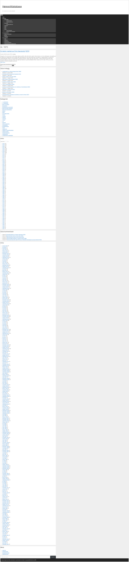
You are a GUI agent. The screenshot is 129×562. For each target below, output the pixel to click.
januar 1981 (4, 477)
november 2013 (5, 353)
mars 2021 (4, 280)
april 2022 (4, 270)
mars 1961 (4, 527)
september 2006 (5, 379)
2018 (3, 151)
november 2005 (5, 384)
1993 (3, 182)
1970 (3, 207)
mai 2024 (4, 248)
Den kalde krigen (5, 113)
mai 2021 (4, 278)
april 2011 (4, 362)
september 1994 (5, 432)
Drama (1, 64)
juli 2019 (4, 306)
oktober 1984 (5, 464)
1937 (3, 228)
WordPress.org (5, 554)
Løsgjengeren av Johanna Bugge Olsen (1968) (11, 71)
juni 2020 (4, 292)
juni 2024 (4, 247)
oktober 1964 (5, 523)
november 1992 (5, 437)
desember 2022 (5, 265)
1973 (3, 205)
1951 (3, 223)
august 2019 (4, 304)
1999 (3, 174)
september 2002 (5, 401)
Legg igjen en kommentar (11, 64)
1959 (3, 218)
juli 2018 (4, 321)
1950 (3, 224)
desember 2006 (5, 378)
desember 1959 (5, 528)
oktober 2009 (5, 368)
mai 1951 (4, 537)
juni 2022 (4, 268)
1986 (3, 189)
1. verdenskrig (5, 102)
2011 (3, 159)
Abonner (53, 557)
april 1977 (4, 491)
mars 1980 (4, 485)
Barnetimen (4, 105)
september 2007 (5, 375)
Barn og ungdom (5, 104)
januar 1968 (4, 515)
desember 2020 (5, 284)
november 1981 (5, 473)
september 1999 (5, 410)
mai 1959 (4, 530)
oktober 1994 (5, 431)
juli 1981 (4, 476)
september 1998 (5, 413)
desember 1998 (5, 411)
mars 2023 (4, 262)
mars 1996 (4, 427)
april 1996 (4, 425)
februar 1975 (5, 499)
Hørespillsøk (6, 19)
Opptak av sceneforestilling (7, 130)
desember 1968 (5, 510)
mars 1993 (4, 436)
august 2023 (5, 258)
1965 (3, 213)
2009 (3, 161)
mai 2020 (4, 293)
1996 (3, 178)
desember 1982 (5, 468)
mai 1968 (4, 513)
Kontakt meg (6, 41)
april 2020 (4, 294)
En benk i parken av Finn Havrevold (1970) (14, 51)
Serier (5, 26)
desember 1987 (5, 450)
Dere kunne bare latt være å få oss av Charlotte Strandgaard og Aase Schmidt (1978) (24, 239)
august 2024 (5, 245)
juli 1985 (4, 460)
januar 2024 (4, 252)
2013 (3, 156)
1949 (3, 225)
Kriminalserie (5, 125)
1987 (3, 188)
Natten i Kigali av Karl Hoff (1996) (9, 76)
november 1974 (5, 501)
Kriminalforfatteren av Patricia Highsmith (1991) (15, 234)
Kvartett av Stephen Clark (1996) (9, 81)
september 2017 (5, 333)
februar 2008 (5, 374)
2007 (3, 164)
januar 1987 (4, 456)
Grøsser (4, 117)
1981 (3, 196)
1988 (3, 187)
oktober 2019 (5, 302)
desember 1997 (5, 418)
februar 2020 (5, 297)
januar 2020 (4, 298)
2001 (3, 171)
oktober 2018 (5, 317)
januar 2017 (4, 343)
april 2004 (4, 392)
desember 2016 (5, 344)
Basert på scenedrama (7, 109)
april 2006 (4, 382)
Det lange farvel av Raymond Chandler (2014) (11, 74)
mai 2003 (4, 397)
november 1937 (5, 544)
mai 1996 (4, 424)
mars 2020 (4, 296)
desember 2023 (5, 253)
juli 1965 (4, 521)
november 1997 (5, 419)
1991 (3, 184)
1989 (3, 186)
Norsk (4, 64)
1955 (3, 219)
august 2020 (5, 289)
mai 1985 (4, 463)
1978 (3, 198)
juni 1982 (4, 472)
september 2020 (5, 288)
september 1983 (5, 467)
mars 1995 (4, 428)
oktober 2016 (5, 347)
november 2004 (5, 389)
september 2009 (5, 369)
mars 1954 (4, 532)
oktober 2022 (5, 266)
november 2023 (5, 254)
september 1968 (5, 512)
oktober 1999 (5, 409)
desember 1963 (5, 524)
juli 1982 (4, 470)
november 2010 (5, 364)
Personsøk (6, 23)
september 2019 (5, 303)
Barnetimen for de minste (7, 107)
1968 (3, 210)
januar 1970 (4, 506)
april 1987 (4, 454)
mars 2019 (4, 311)
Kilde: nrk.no (2, 62)
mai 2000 (4, 405)
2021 (3, 147)
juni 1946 (4, 541)
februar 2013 (5, 359)
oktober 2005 (5, 386)
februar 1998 (5, 416)
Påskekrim (6, 36)
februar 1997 (5, 422)
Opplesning (4, 129)
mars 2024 (4, 249)
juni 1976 (4, 494)
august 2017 (4, 334)
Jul (3, 121)
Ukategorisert (5, 134)
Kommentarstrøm (5, 552)
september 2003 (5, 396)
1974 (3, 204)
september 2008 (5, 371)
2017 (3, 152)
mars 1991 (4, 441)
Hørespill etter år (9, 20)
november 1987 (5, 451)
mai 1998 (4, 414)
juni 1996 (4, 423)
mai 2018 (4, 324)
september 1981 (5, 474)
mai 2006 (4, 380)
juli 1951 (4, 536)
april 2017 (4, 339)
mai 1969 (4, 509)
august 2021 (4, 274)
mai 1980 (4, 483)
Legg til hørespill (9, 30)
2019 (3, 150)
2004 (3, 168)
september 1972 (5, 505)
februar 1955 (5, 531)
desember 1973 (5, 503)
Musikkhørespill (5, 126)
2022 (3, 146)
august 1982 (4, 469)
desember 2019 (5, 299)
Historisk (4, 118)
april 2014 (4, 352)
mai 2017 (4, 338)
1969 (3, 209)
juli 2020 (4, 290)
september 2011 (5, 361)
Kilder (5, 38)
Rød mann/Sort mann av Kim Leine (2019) (14, 235)
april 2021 (4, 279)
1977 (3, 200)
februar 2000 (5, 406)
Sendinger (6, 25)
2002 (3, 170)
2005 (3, 166)
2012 (3, 157)
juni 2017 (4, 337)
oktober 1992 (5, 438)
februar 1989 (5, 443)
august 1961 (4, 526)
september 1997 (5, 420)
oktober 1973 (5, 504)
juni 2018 (4, 322)
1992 (3, 183)
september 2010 (5, 365)
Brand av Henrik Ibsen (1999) (8, 92)
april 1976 (4, 495)
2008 (3, 162)
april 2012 (4, 360)
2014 (3, 155)
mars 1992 (4, 440)
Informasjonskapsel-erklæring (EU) (10, 43)
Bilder (3, 112)
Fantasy (4, 116)
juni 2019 (4, 307)
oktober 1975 (5, 496)
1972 (3, 206)
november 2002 (5, 398)
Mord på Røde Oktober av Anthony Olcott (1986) (17, 238)
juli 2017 (4, 335)
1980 (3, 197)
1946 (3, 227)
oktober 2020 (5, 286)
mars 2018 (4, 326)
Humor (3, 120)
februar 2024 (5, 250)
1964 (3, 214)
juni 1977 (4, 490)
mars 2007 (4, 377)
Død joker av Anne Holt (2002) (8, 89)
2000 (3, 173)
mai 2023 (4, 261)
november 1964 (5, 522)
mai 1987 (4, 452)
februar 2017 (5, 342)
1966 (3, 211)
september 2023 (5, 257)
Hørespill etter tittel (9, 21)
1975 (3, 202)
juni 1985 (4, 461)
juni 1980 (4, 482)
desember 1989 (5, 442)
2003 (3, 169)
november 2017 (5, 330)
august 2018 (4, 320)
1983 (3, 193)
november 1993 (5, 433)
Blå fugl (5, 35)
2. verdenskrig (5, 103)
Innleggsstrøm (5, 551)
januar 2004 (4, 393)
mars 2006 (4, 383)
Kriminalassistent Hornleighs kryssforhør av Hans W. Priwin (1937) (15, 94)
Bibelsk (3, 111)
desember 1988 (5, 446)
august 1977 (4, 488)
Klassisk (4, 122)
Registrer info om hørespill (10, 31)
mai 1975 (4, 497)
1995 (3, 179)
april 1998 (4, 415)
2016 (3, 153)
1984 (3, 192)
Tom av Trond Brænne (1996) (8, 84)
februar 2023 (5, 263)
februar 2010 (5, 366)
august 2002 (5, 402)
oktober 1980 (5, 478)
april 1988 (4, 449)
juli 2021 (4, 275)
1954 (3, 220)
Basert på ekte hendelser (7, 108)
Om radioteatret (5, 32)
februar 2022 (5, 271)
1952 (3, 222)
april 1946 (4, 542)
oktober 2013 (5, 355)
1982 (3, 195)
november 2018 (5, 316)
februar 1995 (5, 429)
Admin (5, 29)
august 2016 (4, 350)
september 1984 (5, 465)
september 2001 (5, 404)
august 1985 (4, 459)
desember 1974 (5, 500)
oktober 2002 (5, 400)
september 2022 (5, 267)
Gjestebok (6, 40)
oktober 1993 (5, 434)
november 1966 (5, 517)
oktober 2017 (5, 332)
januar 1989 (4, 445)
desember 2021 (5, 272)
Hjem (3, 17)
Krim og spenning (5, 123)
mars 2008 (4, 373)
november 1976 (5, 492)
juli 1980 (4, 481)
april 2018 (4, 325)
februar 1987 (5, 455)
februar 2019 (5, 312)
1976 (3, 201)
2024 (3, 143)
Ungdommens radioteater (7, 135)
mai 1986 (4, 458)
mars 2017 (4, 341)
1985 (3, 191)
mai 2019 (4, 308)
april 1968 (4, 514)
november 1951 (5, 535)
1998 (3, 175)
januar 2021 (4, 283)
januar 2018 (4, 328)
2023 (3, 144)
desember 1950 (5, 539)
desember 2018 (5, 315)
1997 (3, 177)
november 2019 (5, 301)
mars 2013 (4, 357)
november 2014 (5, 351)
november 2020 (5, 285)
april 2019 (4, 310)
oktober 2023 (5, 256)
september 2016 (5, 348)
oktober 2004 (5, 391)
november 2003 (5, 395)
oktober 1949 (5, 540)
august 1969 (5, 508)
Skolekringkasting (6, 132)
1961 (3, 216)
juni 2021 (4, 276)
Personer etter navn (9, 24)
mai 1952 (4, 533)
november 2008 (5, 370)
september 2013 (5, 356)
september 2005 (5, 387)
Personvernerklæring (7, 42)
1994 (3, 180)
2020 (3, 148)
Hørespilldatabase (12, 6)
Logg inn (4, 550)
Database (4, 18)
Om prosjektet (5, 37)
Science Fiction (5, 131)
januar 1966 (4, 518)
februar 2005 (5, 388)
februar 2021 (5, 281)
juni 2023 (4, 259)
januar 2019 (4, 314)
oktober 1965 (5, 519)
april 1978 (4, 486)
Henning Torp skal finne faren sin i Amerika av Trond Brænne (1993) (16, 86)
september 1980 (5, 479)
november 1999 (5, 407)
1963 (3, 215)
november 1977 (5, 487)
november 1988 (5, 447)
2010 (3, 160)
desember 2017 (5, 329)
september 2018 (5, 319)
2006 (3, 165)
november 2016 (5, 346)
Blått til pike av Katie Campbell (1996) (10, 79)
